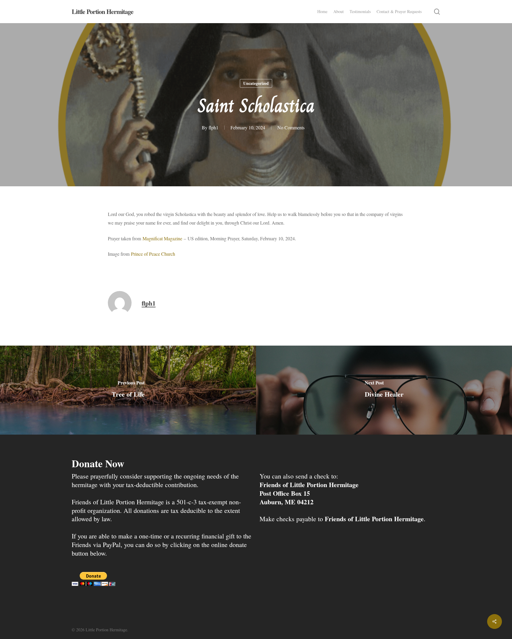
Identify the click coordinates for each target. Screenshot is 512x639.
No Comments (291, 127)
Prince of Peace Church (153, 254)
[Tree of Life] (128, 390)
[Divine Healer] (384, 390)
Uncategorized (256, 83)
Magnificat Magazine (162, 238)
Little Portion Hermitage (102, 11)
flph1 (213, 127)
